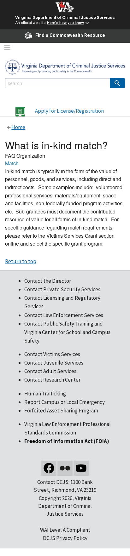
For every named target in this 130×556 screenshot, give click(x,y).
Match (12, 163)
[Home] (65, 66)
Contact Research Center (52, 379)
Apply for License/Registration (69, 110)
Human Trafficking (45, 393)
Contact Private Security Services (62, 289)
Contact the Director (47, 280)
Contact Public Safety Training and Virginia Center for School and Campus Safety (67, 332)
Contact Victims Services (52, 354)
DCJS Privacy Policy (65, 538)
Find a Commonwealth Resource (70, 35)
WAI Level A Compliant (65, 529)
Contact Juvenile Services (53, 362)
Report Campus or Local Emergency (64, 402)
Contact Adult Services (50, 371)
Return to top (20, 261)
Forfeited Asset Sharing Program (61, 410)
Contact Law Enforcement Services (63, 315)
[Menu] (7, 48)
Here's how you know (65, 23)
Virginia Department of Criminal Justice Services (65, 17)
